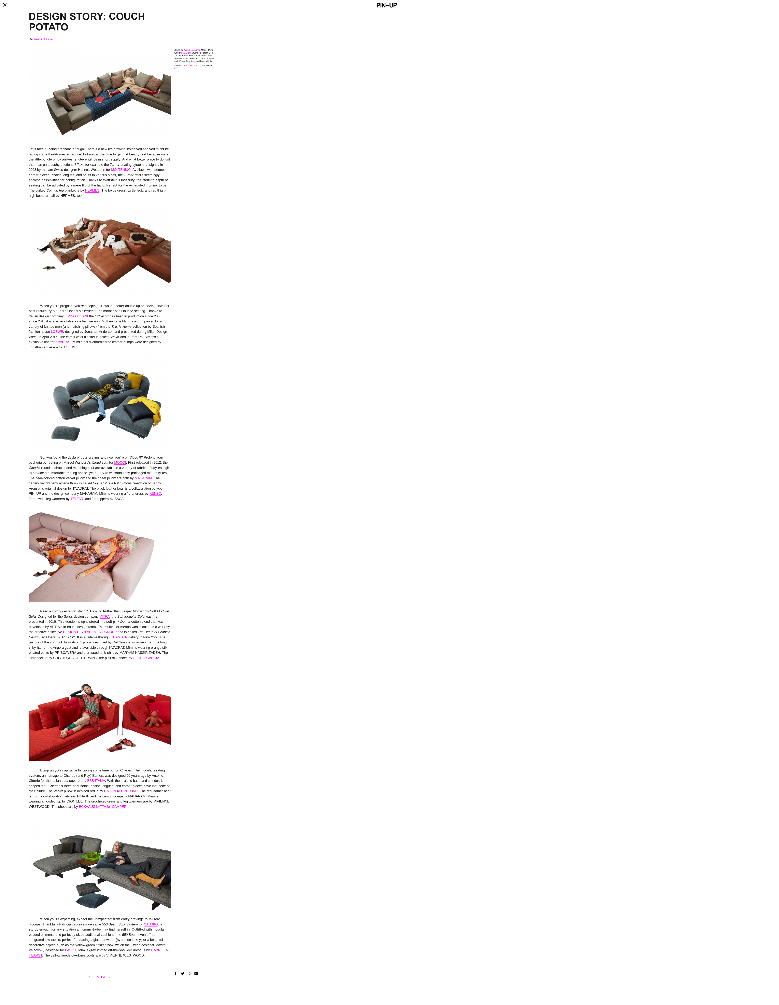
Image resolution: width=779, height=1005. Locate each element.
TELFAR (77, 499)
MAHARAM (143, 478)
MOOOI (120, 462)
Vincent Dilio (43, 39)
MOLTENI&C (121, 170)
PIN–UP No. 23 (192, 65)
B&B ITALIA (96, 781)
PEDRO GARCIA (146, 658)
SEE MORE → (100, 977)
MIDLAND (185, 53)
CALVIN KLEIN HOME (121, 791)
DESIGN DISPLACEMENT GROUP (90, 632)
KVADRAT (63, 342)
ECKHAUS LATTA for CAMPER (102, 807)
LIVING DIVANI (76, 316)
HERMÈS (92, 190)
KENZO (155, 493)
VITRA (105, 616)
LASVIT (70, 950)
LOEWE (57, 332)
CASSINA (151, 924)
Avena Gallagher (192, 50)
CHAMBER (119, 637)
